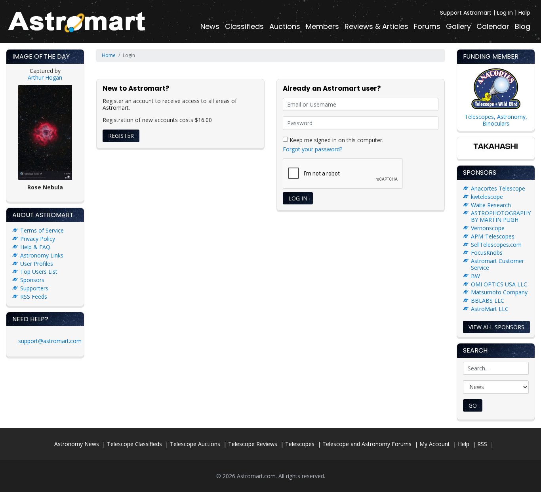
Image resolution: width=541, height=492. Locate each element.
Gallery (458, 26)
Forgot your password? (312, 149)
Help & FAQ (35, 247)
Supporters (34, 288)
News (209, 26)
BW (475, 276)
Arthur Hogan (45, 77)
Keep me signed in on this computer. (335, 139)
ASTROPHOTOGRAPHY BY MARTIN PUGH (501, 216)
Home (109, 55)
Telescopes (299, 444)
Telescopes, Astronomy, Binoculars (496, 120)
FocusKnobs (487, 252)
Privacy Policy (37, 238)
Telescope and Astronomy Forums (366, 444)
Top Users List (38, 271)
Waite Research (491, 205)
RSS (482, 444)
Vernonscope (488, 228)
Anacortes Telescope (498, 188)
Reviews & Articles (376, 26)
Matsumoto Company (499, 292)
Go (473, 405)
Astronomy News (76, 444)
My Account (434, 444)
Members (322, 26)
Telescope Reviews (252, 444)
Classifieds (244, 26)
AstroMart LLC (490, 309)
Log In (505, 13)
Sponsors (32, 280)
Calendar (492, 26)
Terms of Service (42, 230)
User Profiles (36, 263)
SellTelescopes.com (496, 244)
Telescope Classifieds (134, 444)
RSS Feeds (33, 296)
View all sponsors (496, 327)
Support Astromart (465, 13)
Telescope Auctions (195, 444)
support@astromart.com (50, 341)
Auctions (284, 26)
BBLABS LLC (487, 300)
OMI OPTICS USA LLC (499, 284)
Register (121, 135)
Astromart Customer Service (497, 264)
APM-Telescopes (492, 236)
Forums (427, 26)
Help (524, 13)
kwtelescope (487, 196)
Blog (522, 26)
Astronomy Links (41, 255)
